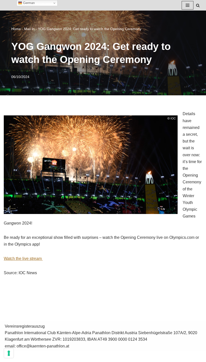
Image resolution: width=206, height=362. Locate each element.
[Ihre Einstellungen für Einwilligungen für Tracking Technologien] (9, 353)
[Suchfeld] (198, 5)
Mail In (29, 29)
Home (16, 29)
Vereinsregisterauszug (25, 326)
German (28, 3)
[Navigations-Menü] (187, 5)
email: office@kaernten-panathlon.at (37, 346)
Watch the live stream (23, 258)
